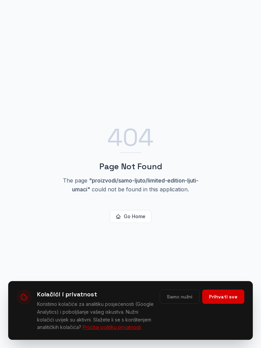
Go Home (134, 216)
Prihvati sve (223, 297)
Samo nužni (179, 297)
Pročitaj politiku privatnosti (112, 327)
